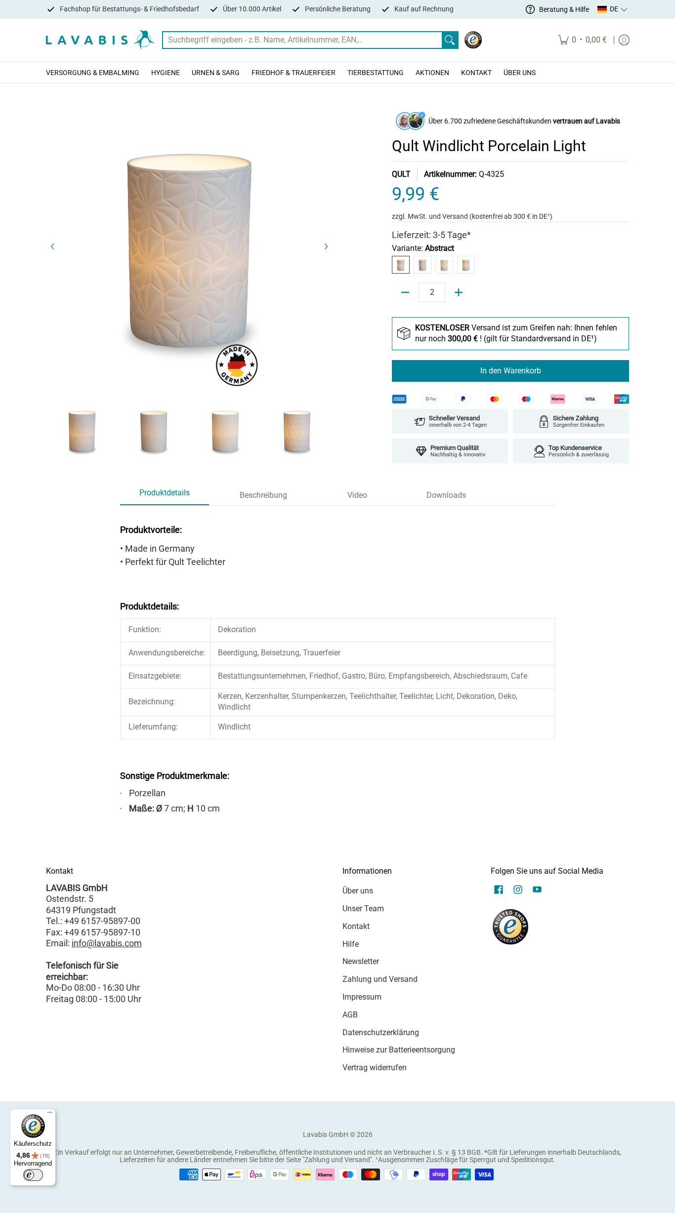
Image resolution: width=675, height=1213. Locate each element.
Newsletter (360, 961)
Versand (455, 216)
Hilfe (350, 944)
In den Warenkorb (510, 370)
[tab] (164, 495)
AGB (350, 1014)
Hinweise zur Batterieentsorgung (398, 1049)
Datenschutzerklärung (380, 1032)
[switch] (33, 1175)
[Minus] (405, 292)
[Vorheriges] (53, 246)
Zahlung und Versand (380, 979)
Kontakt (356, 926)
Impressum (361, 997)
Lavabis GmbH (325, 1134)
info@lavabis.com (107, 943)
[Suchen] (450, 40)
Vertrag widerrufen (374, 1067)
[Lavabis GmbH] (100, 40)
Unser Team (363, 908)
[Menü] (50, 1115)
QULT (401, 174)
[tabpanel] (337, 666)
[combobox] (302, 40)
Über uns (357, 890)
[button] (612, 9)
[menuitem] (582, 40)
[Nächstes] (326, 246)
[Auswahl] (458, 292)
